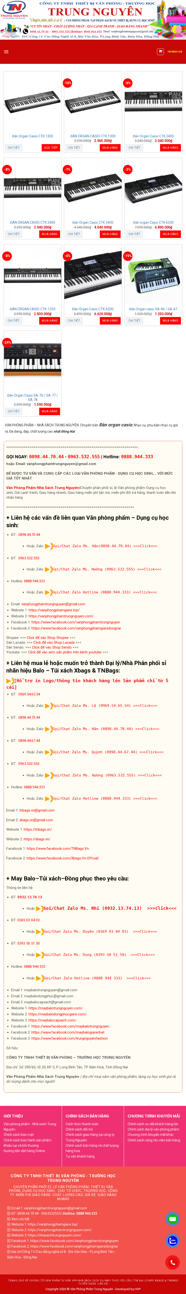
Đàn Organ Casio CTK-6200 (93, 309)
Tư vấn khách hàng (80, 1156)
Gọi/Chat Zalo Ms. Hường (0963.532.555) (93, 569)
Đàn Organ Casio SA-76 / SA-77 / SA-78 (32, 397)
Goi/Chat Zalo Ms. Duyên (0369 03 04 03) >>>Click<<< (100, 931)
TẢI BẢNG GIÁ (175, 51)
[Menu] (6, 51)
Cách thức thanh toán (82, 1124)
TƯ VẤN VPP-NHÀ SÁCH (76, 1280)
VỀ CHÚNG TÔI (35, 1280)
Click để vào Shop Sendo (52, 647)
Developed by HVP (127, 1289)
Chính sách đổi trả (79, 1129)
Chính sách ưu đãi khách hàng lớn (153, 1124)
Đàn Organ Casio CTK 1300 (32, 136)
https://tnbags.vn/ (38, 829)
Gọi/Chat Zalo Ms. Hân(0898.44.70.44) (92, 546)
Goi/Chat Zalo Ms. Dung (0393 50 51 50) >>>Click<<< (99, 955)
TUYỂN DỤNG (87, 1283)
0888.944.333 (137, 456)
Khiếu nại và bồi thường (21, 1145)
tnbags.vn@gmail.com (36, 810)
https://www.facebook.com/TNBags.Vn (58, 848)
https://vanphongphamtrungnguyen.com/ (61, 616)
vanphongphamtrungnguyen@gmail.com (53, 604)
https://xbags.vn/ (37, 839)
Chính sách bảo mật (19, 1135)
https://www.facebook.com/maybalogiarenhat (67, 1032)
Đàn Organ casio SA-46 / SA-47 (153, 309)
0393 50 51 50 (28, 943)
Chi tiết (14, 147)
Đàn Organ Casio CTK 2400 (153, 136)
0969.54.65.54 (29, 694)
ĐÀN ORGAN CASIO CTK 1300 (93, 136)
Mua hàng (110, 147)
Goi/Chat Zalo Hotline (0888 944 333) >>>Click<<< (97, 978)
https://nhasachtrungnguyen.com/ (54, 1235)
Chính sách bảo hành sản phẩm (27, 1140)
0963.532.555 (84, 456)
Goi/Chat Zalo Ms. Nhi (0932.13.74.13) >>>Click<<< (110, 908)
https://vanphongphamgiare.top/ (54, 610)
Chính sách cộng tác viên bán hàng (154, 1140)
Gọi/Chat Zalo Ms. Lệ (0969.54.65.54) (92, 705)
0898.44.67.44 (29, 741)
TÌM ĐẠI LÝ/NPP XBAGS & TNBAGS (155, 1280)
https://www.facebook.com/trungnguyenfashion (69, 1038)
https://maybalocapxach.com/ (52, 1020)
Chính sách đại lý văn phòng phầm (153, 1129)
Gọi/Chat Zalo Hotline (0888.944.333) (91, 592)
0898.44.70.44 (46, 456)
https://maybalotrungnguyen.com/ (56, 1008)
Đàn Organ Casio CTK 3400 (92, 222)
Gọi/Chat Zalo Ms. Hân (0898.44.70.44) (93, 729)
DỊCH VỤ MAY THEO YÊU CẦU (112, 1280)
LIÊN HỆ (102, 1283)
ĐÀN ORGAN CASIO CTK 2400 (32, 222)
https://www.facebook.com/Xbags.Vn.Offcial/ (63, 858)
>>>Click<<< (145, 546)
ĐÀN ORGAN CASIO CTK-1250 (32, 309)
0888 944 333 (34, 966)
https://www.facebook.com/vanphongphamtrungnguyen (75, 622)
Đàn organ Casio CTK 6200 (153, 222)
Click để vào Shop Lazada (54, 642)
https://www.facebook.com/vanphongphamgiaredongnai (76, 628)
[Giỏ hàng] (160, 51)
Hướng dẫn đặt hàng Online (24, 1151)
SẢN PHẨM (53, 1280)
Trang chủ (16, 1280)
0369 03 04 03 (28, 920)
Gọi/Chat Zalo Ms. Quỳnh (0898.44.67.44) (94, 752)
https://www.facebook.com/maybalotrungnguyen (70, 1026)
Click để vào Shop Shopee (48, 638)
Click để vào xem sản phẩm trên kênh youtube (64, 652)
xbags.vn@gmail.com (36, 820)
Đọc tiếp (50, 147)
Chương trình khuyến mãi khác (151, 1135)
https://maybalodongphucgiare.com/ (57, 1014)
